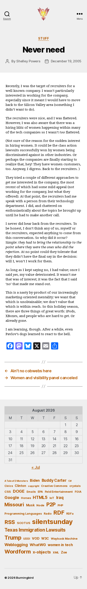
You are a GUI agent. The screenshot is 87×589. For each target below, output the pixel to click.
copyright (33, 486)
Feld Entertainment (59, 491)
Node (40, 505)
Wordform (17, 551)
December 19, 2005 (66, 61)
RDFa (69, 513)
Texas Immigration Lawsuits (35, 530)
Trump (12, 537)
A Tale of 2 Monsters (16, 481)
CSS (7, 491)
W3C (45, 538)
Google (11, 497)
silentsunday (52, 522)
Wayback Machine (64, 538)
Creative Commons (54, 486)
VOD (35, 538)
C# (69, 481)
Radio (48, 513)
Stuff (43, 38)
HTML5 (40, 497)
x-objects (42, 552)
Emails (31, 491)
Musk (30, 505)
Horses (26, 498)
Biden (35, 480)
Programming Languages (23, 513)
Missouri (14, 504)
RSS (9, 522)
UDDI (26, 538)
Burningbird (25, 577)
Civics (8, 486)
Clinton (20, 486)
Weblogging (16, 544)
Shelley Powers (28, 61)
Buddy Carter (54, 480)
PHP (60, 505)
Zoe (64, 552)
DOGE (19, 491)
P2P (51, 504)
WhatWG (38, 545)
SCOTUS (23, 523)
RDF (58, 512)
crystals (75, 486)
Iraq (60, 497)
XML (56, 552)
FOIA (78, 491)
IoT (52, 498)
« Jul (35, 467)
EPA (40, 491)
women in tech (60, 545)
